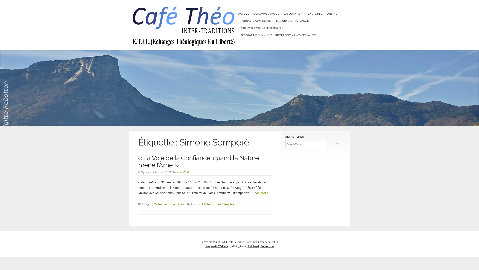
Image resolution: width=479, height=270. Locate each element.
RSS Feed (253, 246)
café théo (204, 204)
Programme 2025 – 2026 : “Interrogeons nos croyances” (279, 35)
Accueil (243, 13)
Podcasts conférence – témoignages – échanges (275, 21)
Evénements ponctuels (169, 204)
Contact (333, 13)
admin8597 (183, 172)
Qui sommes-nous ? (266, 13)
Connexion (267, 246)
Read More (260, 193)
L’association (293, 13)
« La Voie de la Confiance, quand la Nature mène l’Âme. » (198, 161)
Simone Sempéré (222, 204)
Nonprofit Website (216, 246)
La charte (315, 13)
